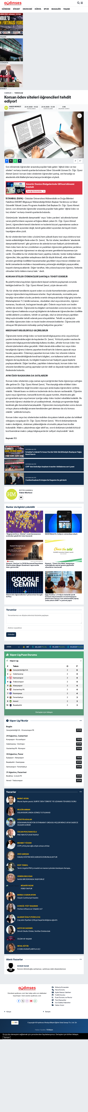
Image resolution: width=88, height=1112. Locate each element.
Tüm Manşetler (60, 1000)
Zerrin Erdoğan (24, 876)
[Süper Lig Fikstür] (81, 721)
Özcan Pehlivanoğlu (27, 832)
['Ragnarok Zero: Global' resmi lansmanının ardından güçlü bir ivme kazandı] (24, 522)
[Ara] (78, 3)
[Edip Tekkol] (10, 867)
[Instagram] (27, 1001)
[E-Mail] (21, 498)
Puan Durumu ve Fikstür (63, 997)
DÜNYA (38, 9)
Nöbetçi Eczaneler (62, 987)
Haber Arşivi (59, 1005)
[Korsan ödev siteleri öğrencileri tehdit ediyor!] (44, 134)
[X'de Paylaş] (11, 161)
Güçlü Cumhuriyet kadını (27, 898)
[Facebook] (19, 1001)
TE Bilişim (49, 1030)
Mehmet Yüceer (24, 843)
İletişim (47, 1012)
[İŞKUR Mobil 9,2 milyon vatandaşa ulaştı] (63, 522)
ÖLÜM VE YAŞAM (24, 939)
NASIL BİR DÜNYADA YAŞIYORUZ (30, 879)
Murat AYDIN (23, 798)
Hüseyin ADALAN (24, 819)
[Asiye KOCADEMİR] (10, 930)
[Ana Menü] (82, 3)
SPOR (46, 9)
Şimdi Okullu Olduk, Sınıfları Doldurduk (33, 931)
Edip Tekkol (22, 865)
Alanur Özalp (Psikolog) (28, 917)
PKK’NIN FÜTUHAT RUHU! (28, 835)
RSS (15, 1022)
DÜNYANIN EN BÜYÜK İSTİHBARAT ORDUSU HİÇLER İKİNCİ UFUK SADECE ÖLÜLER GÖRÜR (47, 824)
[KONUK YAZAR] (10, 968)
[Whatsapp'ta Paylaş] (15, 161)
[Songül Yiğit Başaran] (10, 908)
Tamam (7, 1038)
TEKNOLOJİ (18, 93)
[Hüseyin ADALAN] (10, 822)
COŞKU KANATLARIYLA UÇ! (28, 949)
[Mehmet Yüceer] (10, 844)
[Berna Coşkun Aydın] (10, 896)
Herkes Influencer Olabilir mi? (30, 909)
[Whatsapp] (35, 1001)
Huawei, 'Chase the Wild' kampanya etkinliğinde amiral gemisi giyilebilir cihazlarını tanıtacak (59, 565)
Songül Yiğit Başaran (27, 906)
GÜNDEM (6, 9)
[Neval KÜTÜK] (10, 947)
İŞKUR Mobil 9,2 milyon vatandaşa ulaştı (61, 534)
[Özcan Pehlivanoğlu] (10, 833)
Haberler (7, 93)
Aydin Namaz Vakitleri (63, 992)
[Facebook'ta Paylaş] (6, 161)
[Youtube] (31, 1001)
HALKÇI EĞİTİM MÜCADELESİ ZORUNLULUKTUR (37, 857)
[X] (23, 1001)
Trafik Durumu (60, 995)
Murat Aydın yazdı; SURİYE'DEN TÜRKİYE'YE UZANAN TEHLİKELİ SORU (46, 802)
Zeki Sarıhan (23, 854)
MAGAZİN (56, 9)
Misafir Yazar (27, 886)
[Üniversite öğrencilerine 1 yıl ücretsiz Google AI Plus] (24, 582)
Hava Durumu (60, 990)
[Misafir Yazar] (12, 886)
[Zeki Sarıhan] (10, 856)
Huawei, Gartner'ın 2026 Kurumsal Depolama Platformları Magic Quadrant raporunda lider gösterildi (24, 565)
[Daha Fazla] (20, 161)
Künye (9, 1012)
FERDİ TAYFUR (26, 889)
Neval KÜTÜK (23, 946)
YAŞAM (66, 9)
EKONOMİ (27, 9)
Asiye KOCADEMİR (25, 928)
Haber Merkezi (25, 493)
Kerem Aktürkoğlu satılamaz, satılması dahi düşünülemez (41, 969)
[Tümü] (81, 792)
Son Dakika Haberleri (62, 1002)
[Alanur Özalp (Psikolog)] (10, 919)
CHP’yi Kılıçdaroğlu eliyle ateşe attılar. (33, 846)
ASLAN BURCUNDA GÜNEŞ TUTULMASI (33, 813)
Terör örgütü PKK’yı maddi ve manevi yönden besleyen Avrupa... (44, 868)
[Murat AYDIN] (10, 800)
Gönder (11, 634)
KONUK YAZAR (23, 966)
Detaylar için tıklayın (44, 712)
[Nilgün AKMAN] (10, 811)
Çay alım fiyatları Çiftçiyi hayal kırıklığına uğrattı (37, 920)
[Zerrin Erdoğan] (10, 878)
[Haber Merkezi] (11, 494)
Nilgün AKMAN (23, 810)
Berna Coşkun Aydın (26, 895)
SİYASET (16, 9)
